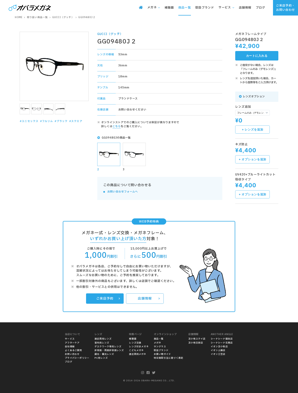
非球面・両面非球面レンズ (109, 350)
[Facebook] (148, 372)
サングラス (160, 346)
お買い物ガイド (162, 354)
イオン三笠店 (218, 354)
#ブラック (61, 121)
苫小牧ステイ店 (196, 339)
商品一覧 (159, 339)
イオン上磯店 (218, 350)
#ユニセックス (29, 121)
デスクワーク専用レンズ (108, 346)
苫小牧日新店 (195, 343)
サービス (70, 339)
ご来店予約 (105, 298)
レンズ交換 (135, 343)
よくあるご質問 (73, 350)
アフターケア (72, 343)
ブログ (68, 362)
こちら (116, 126)
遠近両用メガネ (137, 354)
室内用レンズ (102, 343)
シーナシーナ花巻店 (222, 343)
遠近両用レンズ (103, 339)
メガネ (157, 343)
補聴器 (132, 339)
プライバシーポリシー (77, 358)
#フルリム (46, 121)
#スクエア (75, 121)
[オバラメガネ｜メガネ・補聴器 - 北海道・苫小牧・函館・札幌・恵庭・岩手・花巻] (30, 8)
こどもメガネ (136, 350)
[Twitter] (154, 372)
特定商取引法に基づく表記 (168, 358)
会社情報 (70, 346)
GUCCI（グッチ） (110, 34)
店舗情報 (145, 298)
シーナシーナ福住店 (222, 339)
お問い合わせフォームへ (122, 192)
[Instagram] (142, 372)
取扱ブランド (161, 350)
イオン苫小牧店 (219, 346)
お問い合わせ (72, 354)
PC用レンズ (101, 358)
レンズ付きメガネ (139, 346)
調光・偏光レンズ (104, 354)
